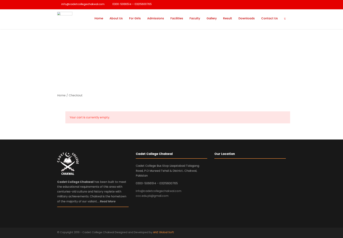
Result (227, 18)
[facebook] (278, 232)
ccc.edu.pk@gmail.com (152, 196)
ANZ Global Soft (163, 232)
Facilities (176, 18)
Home (99, 18)
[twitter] (284, 232)
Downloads (246, 18)
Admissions (155, 18)
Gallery (212, 18)
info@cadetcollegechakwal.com (158, 191)
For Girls (135, 18)
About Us (116, 18)
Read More (108, 201)
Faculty (195, 18)
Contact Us (269, 18)
